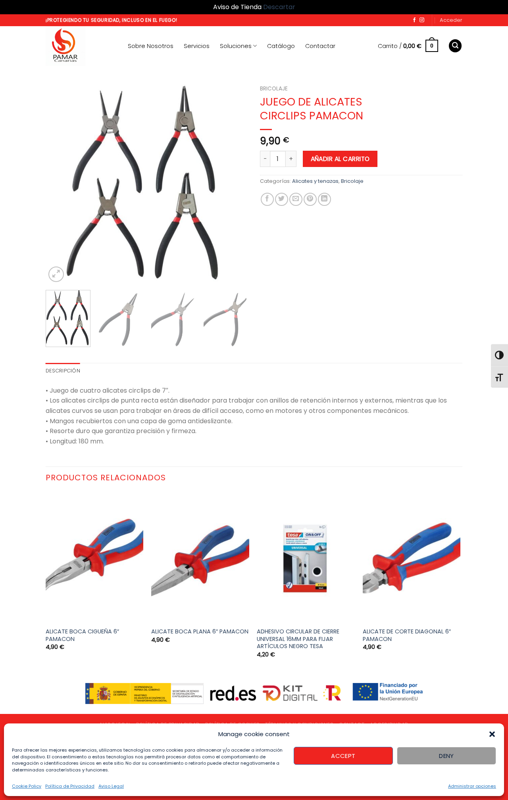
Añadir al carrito (340, 159)
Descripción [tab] (63, 370)
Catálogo (281, 46)
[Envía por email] (295, 199)
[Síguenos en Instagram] (421, 20)
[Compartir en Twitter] (281, 199)
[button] (492, 734)
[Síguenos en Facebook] (414, 20)
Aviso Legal (111, 786)
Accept (343, 756)
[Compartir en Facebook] (267, 199)
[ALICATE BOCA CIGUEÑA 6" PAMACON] (95, 557)
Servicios (197, 46)
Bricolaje (274, 88)
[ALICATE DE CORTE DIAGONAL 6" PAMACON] (412, 557)
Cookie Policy (26, 786)
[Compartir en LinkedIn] (324, 199)
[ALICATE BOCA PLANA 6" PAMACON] (200, 557)
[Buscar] (455, 45)
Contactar (320, 46)
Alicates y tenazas (315, 181)
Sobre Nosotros (150, 46)
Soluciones (236, 46)
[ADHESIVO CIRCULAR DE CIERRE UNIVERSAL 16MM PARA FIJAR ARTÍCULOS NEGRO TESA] (306, 557)
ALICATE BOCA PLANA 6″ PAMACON (199, 631)
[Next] (234, 183)
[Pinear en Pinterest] (310, 199)
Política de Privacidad (69, 786)
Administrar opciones (472, 786)
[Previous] (59, 183)
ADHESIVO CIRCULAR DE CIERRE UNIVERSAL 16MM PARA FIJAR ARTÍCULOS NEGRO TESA (298, 639)
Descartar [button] (279, 7)
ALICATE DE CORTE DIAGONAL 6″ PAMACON (407, 635)
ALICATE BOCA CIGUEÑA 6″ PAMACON (82, 635)
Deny (446, 756)
